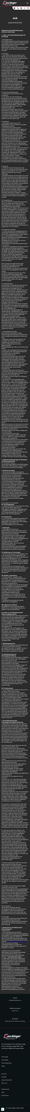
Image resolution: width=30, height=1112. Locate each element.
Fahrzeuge (5, 1057)
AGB (3, 1092)
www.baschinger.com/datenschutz (17, 941)
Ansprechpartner (7, 1080)
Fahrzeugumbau (7, 1063)
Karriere (4, 1074)
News (3, 1066)
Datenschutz (5, 1089)
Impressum (5, 1095)
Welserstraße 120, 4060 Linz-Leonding (15, 1021)
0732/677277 (15, 1010)
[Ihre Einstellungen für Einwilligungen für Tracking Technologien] (2, 1109)
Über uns (4, 1083)
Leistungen (5, 1060)
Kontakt (4, 1077)
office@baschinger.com (15, 1000)
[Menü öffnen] (27, 3)
